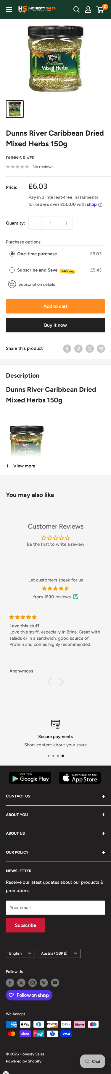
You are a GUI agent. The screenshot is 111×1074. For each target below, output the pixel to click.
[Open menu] (9, 9)
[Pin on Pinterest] (78, 348)
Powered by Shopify (23, 1061)
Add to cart (55, 306)
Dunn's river (20, 157)
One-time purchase (37, 253)
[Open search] (76, 9)
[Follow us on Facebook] (10, 983)
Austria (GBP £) (54, 953)
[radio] (12, 253)
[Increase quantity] (66, 223)
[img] (55, 588)
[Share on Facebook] (67, 348)
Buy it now (55, 325)
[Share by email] (101, 348)
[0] (100, 9)
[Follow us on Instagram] (32, 983)
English (15, 953)
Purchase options (23, 242)
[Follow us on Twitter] (21, 983)
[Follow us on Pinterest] (44, 983)
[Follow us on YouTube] (55, 983)
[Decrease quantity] (35, 223)
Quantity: (15, 223)
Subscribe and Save (45, 270)
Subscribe (25, 925)
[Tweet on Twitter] (90, 348)
